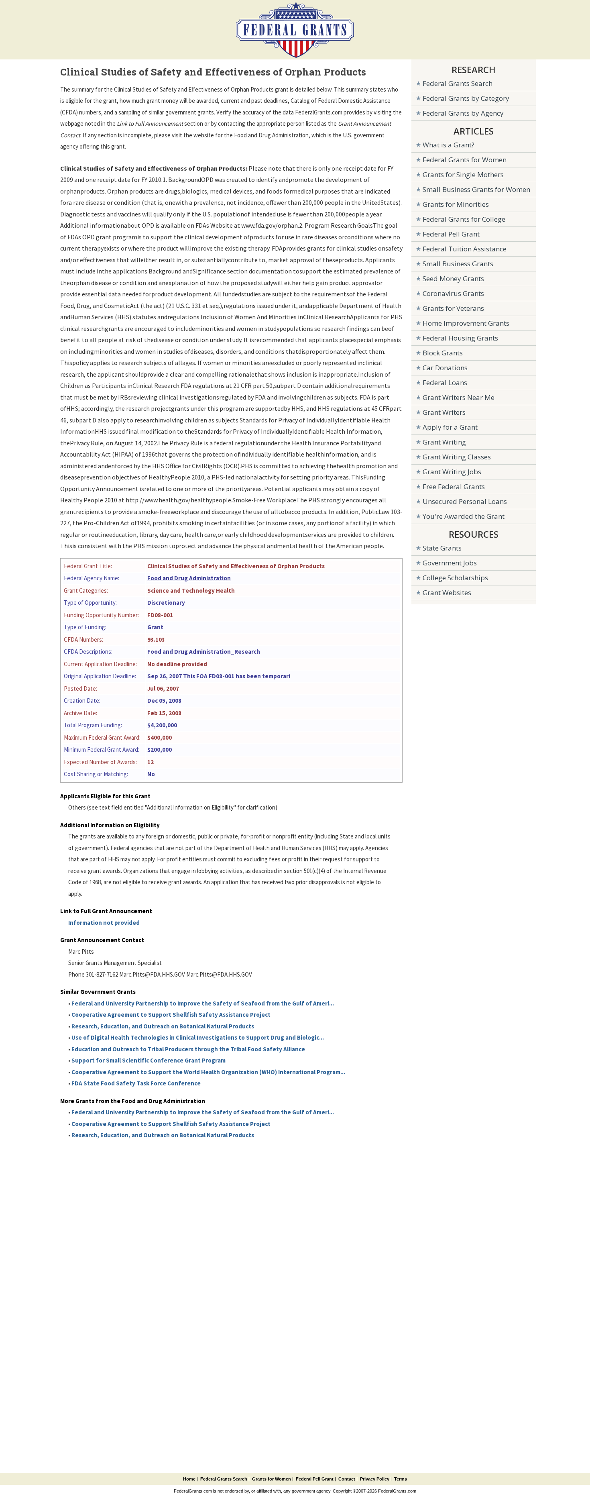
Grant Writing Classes (457, 456)
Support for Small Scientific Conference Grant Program (148, 1060)
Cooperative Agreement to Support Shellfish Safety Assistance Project (171, 1014)
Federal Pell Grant (451, 234)
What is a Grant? (448, 144)
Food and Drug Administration (189, 578)
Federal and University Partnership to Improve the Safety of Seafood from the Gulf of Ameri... (202, 1003)
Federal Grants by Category (466, 98)
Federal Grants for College (464, 219)
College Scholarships (455, 577)
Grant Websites (447, 592)
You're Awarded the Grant (464, 516)
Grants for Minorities (456, 204)
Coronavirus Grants (453, 293)
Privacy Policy (374, 1479)
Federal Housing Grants (460, 338)
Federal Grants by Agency (463, 113)
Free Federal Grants (454, 486)
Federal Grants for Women (465, 159)
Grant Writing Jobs (452, 471)
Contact (346, 1479)
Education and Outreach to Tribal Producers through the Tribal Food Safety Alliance (188, 1049)
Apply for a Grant (450, 427)
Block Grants (443, 352)
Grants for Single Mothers (463, 174)
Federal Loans (445, 382)
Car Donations (445, 367)
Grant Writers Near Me (458, 397)
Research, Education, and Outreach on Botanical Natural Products (162, 1026)
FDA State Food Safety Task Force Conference (136, 1083)
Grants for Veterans (453, 308)
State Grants (442, 548)
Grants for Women (271, 1479)
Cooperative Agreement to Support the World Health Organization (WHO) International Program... (208, 1072)
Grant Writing (444, 442)
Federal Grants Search (457, 83)
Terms (400, 1479)
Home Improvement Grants (466, 323)
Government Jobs (450, 562)
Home (189, 1479)
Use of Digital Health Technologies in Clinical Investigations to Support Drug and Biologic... (197, 1037)
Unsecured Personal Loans (465, 501)
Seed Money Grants (453, 278)
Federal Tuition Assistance (465, 248)
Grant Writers (444, 412)
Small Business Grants (458, 263)
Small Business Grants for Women (476, 189)
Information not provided (104, 922)
